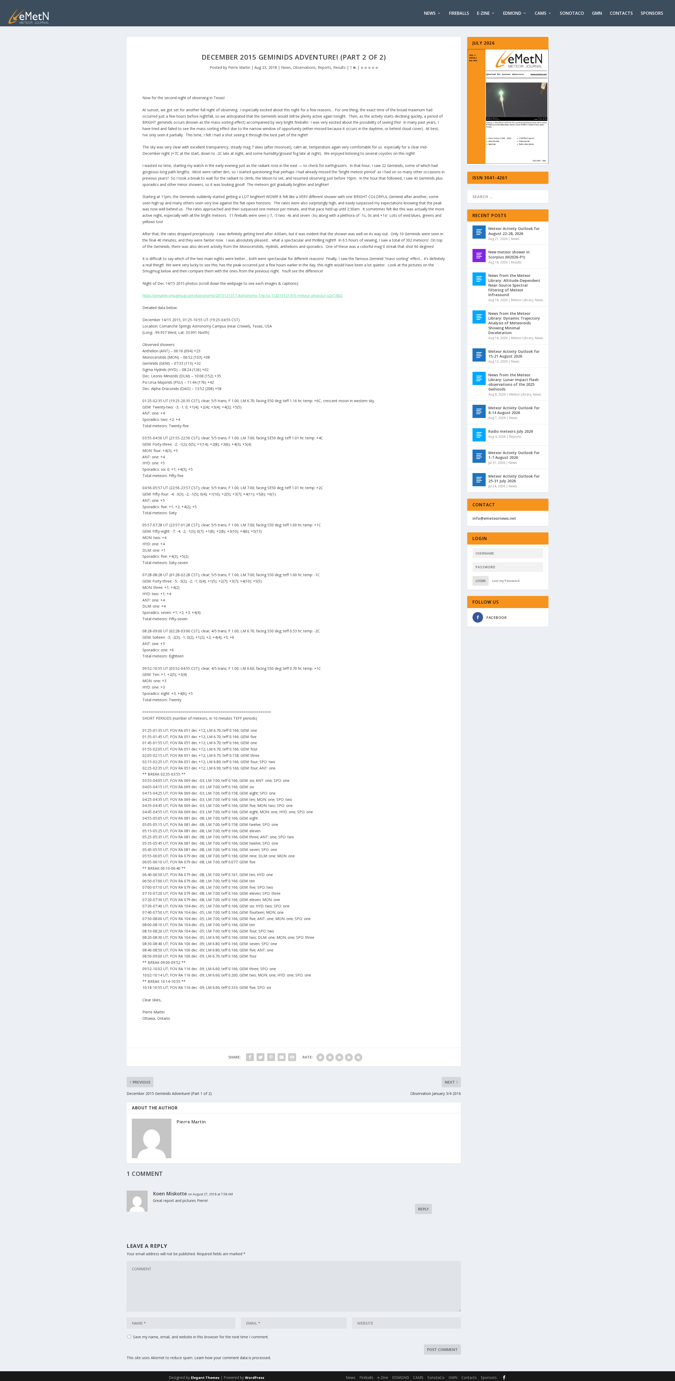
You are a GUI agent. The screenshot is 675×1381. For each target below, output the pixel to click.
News (430, 13)
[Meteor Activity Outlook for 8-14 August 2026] (479, 411)
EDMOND (512, 13)
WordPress (254, 1377)
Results (339, 67)
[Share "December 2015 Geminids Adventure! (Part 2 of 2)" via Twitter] (260, 1057)
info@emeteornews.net (494, 518)
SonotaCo (572, 13)
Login (480, 581)
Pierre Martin (239, 67)
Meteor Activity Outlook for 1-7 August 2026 (514, 455)
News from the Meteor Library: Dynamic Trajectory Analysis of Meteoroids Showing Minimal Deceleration (514, 323)
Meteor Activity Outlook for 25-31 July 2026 (514, 478)
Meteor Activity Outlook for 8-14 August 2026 (514, 410)
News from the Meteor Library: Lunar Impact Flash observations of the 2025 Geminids (513, 382)
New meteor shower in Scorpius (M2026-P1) (509, 254)
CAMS (540, 13)
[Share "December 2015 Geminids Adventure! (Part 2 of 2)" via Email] (281, 1057)
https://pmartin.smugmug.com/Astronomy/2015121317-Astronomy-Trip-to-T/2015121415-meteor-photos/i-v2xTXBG (242, 295)
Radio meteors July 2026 (510, 431)
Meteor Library (522, 300)
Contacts (621, 13)
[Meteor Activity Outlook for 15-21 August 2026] (479, 355)
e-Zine (483, 13)
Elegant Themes (205, 1377)
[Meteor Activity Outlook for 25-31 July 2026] (479, 479)
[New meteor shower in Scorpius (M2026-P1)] (479, 255)
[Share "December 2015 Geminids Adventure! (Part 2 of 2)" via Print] (292, 1057)
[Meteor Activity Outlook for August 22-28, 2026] (479, 232)
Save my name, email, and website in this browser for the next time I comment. (201, 1336)
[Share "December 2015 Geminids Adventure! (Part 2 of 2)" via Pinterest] (271, 1057)
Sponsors (652, 13)
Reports (324, 67)
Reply (423, 1208)
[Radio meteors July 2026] (479, 434)
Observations (304, 67)
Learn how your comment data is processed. (232, 1357)
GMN (597, 13)
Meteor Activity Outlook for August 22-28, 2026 (514, 231)
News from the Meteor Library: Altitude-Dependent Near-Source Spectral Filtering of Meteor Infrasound (514, 285)
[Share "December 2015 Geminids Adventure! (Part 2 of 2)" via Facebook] (250, 1057)
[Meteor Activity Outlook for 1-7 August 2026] (479, 456)
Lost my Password (505, 581)
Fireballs (459, 13)
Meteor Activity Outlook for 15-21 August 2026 (514, 354)
